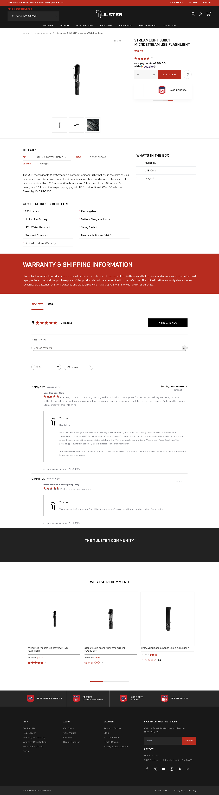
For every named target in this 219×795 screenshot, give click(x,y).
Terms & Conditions (162, 791)
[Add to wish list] (187, 74)
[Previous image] (33, 619)
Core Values (69, 733)
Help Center (29, 733)
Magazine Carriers (147, 25)
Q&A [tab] (51, 304)
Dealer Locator (71, 742)
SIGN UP (189, 741)
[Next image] (75, 619)
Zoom (120, 41)
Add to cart (169, 75)
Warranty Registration (35, 742)
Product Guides (112, 728)
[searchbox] (106, 348)
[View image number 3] (92, 124)
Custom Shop (176, 3)
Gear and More (169, 25)
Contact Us (29, 728)
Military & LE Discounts (116, 747)
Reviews (67, 737)
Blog (106, 733)
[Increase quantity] (154, 74)
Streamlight (42, 164)
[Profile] (201, 14)
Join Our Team (111, 737)
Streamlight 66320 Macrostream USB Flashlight (105, 649)
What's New (48, 25)
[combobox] (46, 367)
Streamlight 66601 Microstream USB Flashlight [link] (79, 33)
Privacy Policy (179, 791)
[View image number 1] (59, 124)
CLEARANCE (193, 3)
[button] (151, 65)
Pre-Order (64, 25)
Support (207, 3)
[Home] (109, 14)
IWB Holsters (106, 25)
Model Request (112, 742)
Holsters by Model (84, 25)
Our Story (68, 728)
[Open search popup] (193, 14)
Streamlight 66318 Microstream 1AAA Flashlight (48, 649)
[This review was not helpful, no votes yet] (76, 468)
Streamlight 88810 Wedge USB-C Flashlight (165, 648)
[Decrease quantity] (138, 74)
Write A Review (168, 323)
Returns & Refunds (33, 747)
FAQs (26, 751)
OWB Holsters (125, 25)
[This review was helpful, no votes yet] (70, 468)
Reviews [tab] (37, 304)
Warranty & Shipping (34, 737)
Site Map (192, 791)
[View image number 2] (76, 124)
